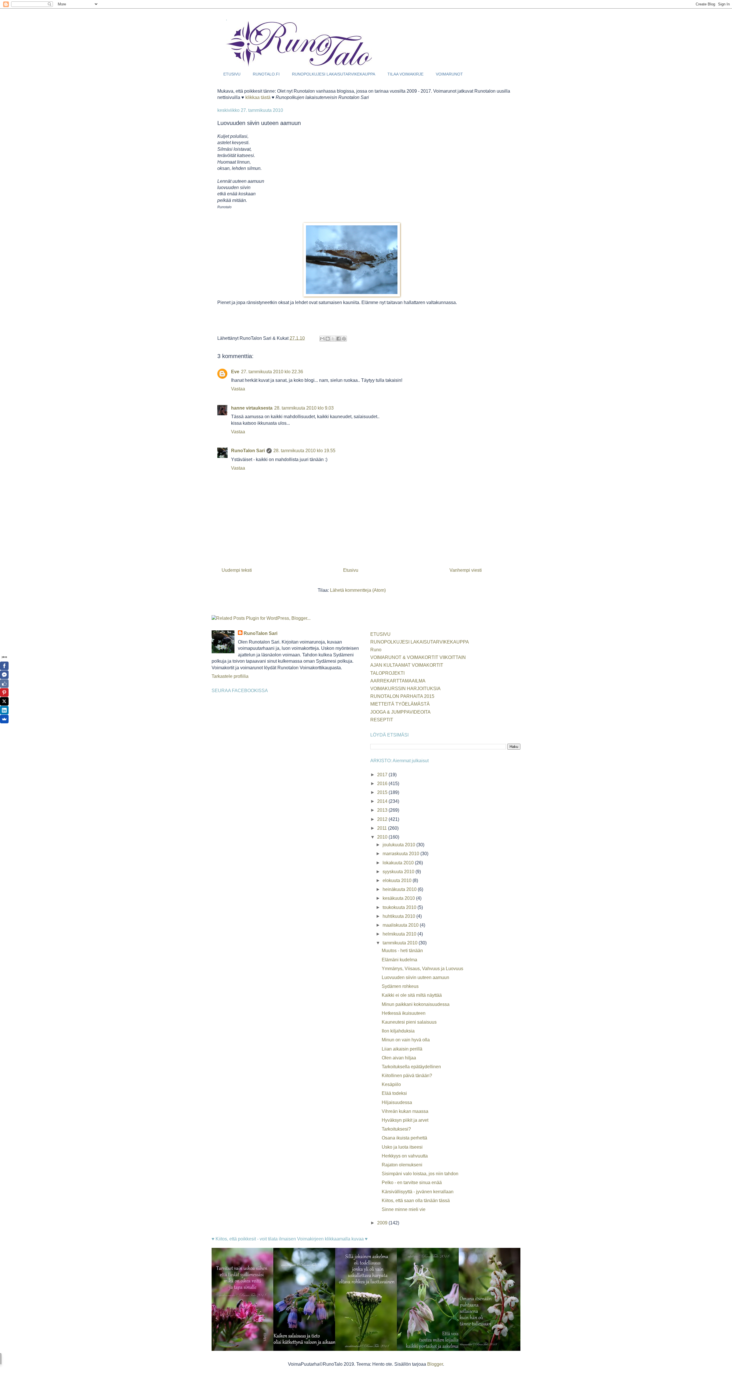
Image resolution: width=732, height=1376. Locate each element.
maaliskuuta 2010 (401, 925)
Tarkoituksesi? (396, 1129)
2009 (383, 1222)
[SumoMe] (4, 719)
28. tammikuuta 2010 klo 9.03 (304, 408)
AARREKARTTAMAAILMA (397, 680)
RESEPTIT (381, 719)
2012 (383, 819)
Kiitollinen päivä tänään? (407, 1075)
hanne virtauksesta (251, 408)
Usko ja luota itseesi (402, 1147)
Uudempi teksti (237, 570)
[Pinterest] (4, 692)
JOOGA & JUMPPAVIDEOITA (400, 712)
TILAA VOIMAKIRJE (405, 74)
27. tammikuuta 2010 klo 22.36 (272, 371)
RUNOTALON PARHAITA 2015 (402, 696)
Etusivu (350, 570)
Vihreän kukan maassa (405, 1111)
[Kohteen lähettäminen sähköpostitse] (322, 338)
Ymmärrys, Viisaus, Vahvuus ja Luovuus (422, 968)
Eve (235, 371)
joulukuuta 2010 (399, 844)
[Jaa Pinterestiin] (344, 338)
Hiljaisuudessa (397, 1102)
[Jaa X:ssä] (333, 338)
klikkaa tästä (257, 97)
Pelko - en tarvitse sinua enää (412, 1182)
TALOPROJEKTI (387, 673)
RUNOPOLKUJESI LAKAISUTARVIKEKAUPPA (333, 74)
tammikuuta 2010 (401, 942)
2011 (382, 828)
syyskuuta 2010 (399, 871)
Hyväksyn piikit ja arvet (405, 1120)
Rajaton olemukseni (402, 1164)
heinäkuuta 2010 (400, 889)
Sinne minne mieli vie (403, 1209)
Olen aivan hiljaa (399, 1057)
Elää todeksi (394, 1093)
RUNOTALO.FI (266, 74)
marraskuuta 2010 (401, 853)
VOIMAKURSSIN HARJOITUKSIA (405, 688)
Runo (375, 649)
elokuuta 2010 (398, 880)
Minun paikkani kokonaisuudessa (415, 1004)
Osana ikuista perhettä (404, 1137)
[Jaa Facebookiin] (338, 338)
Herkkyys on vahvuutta (405, 1155)
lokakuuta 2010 (399, 862)
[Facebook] (4, 666)
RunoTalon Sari (248, 450)
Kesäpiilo (391, 1084)
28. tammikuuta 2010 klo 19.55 (304, 450)
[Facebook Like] (4, 683)
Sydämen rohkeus (400, 986)
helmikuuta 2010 (400, 934)
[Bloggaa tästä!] (328, 338)
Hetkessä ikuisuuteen (403, 1013)
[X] (4, 701)
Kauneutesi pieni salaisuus (409, 1022)
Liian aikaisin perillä (402, 1049)
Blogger (435, 1364)
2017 (383, 774)
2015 (383, 792)
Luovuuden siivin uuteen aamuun (415, 977)
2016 (383, 783)
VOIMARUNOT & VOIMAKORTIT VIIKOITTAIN (418, 657)
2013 (383, 810)
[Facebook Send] (4, 674)
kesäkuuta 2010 (399, 898)
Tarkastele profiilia (230, 676)
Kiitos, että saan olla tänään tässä (416, 1200)
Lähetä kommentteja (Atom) (358, 590)
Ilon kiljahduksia (398, 1030)
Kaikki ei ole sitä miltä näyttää (412, 995)
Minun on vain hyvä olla (406, 1039)
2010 (383, 837)
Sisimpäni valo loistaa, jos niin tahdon (420, 1173)
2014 (383, 801)
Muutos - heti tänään (402, 950)
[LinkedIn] (4, 710)
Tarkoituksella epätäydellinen (411, 1066)
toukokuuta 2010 (400, 907)
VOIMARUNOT (449, 74)
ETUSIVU (231, 74)
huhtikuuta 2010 (399, 916)
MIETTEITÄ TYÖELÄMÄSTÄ (400, 704)
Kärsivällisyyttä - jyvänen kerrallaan (417, 1191)
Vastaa (238, 388)
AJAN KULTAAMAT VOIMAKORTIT (406, 665)
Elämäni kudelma (399, 959)
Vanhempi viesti (465, 570)
